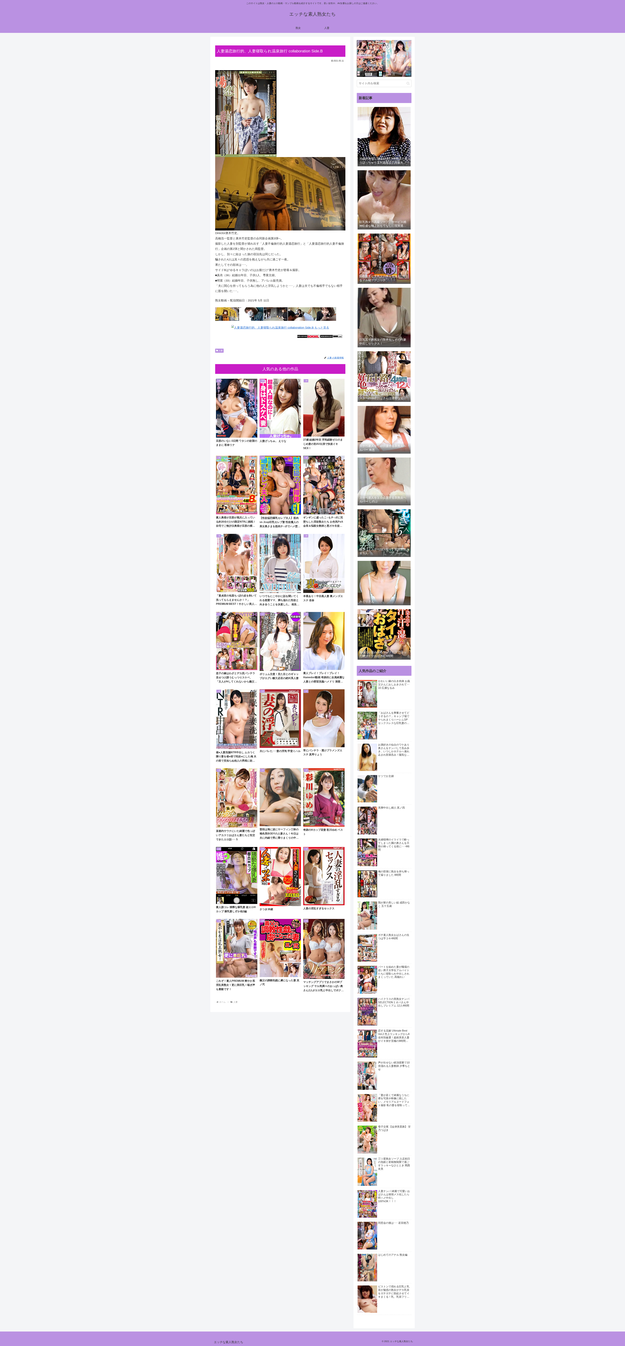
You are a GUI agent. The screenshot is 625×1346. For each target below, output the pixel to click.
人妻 (221, 350)
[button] (408, 83)
